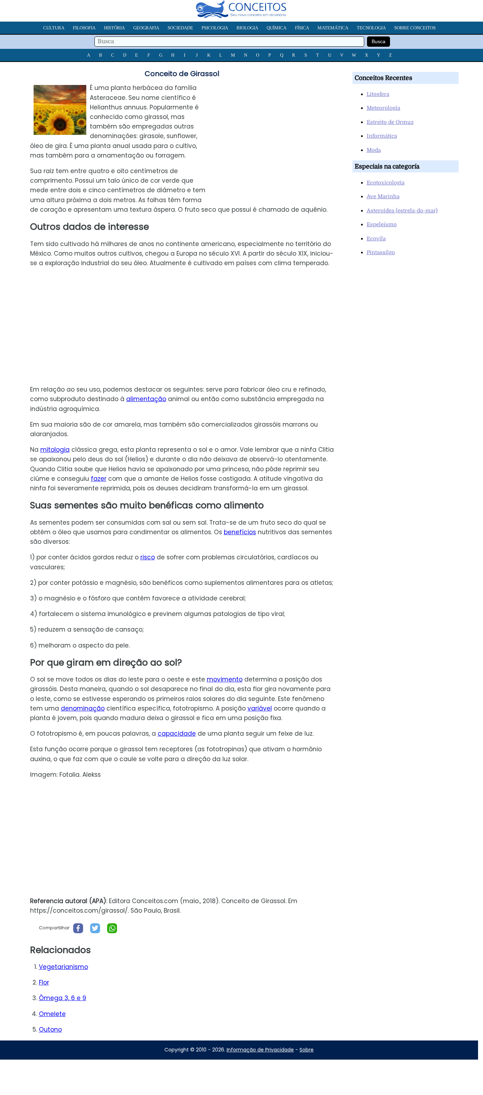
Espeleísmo (382, 224)
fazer (98, 478)
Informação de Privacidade (260, 1049)
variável (260, 708)
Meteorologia (383, 108)
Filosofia (84, 27)
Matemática (333, 27)
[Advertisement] (280, 132)
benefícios (240, 532)
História (114, 27)
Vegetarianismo (63, 967)
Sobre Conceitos (415, 27)
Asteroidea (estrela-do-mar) (402, 210)
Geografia (146, 27)
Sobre (306, 1049)
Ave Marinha (383, 196)
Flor (44, 982)
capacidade (177, 733)
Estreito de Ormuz (390, 122)
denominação (83, 708)
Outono (50, 1029)
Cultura (53, 27)
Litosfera (378, 94)
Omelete (52, 1014)
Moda (374, 150)
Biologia (247, 27)
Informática (382, 136)
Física (302, 27)
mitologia (55, 449)
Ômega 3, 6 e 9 (62, 998)
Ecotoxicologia (386, 182)
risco (147, 557)
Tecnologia (371, 27)
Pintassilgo (381, 252)
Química (276, 27)
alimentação (146, 399)
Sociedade (180, 27)
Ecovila (376, 238)
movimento (225, 679)
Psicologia (215, 27)
